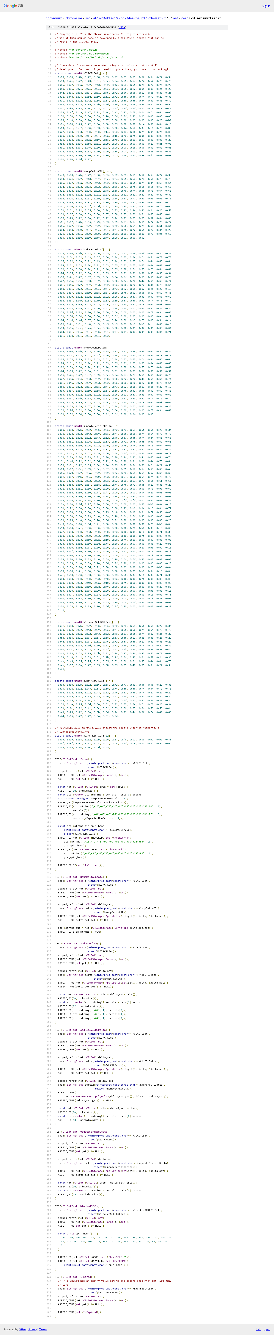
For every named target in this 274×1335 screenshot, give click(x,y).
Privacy (32, 1329)
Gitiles (22, 1329)
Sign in (266, 6)
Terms (43, 1329)
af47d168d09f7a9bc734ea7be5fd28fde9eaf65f (129, 18)
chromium (54, 18)
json (267, 1329)
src (87, 18)
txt (258, 1329)
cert (184, 18)
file (122, 27)
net (175, 18)
